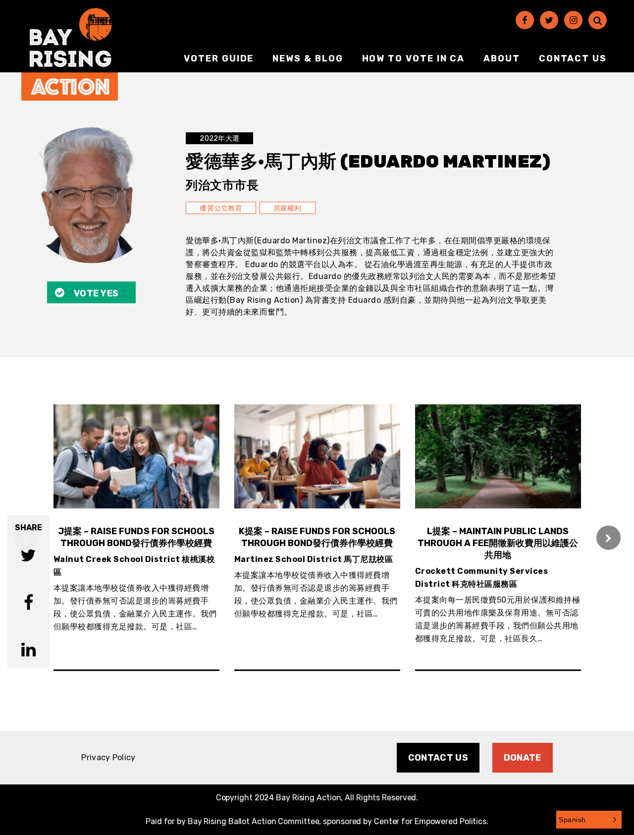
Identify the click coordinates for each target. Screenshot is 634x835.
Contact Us (573, 58)
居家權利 (287, 208)
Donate (522, 757)
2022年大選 (219, 138)
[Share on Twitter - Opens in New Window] (28, 556)
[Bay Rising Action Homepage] (69, 54)
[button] (589, 820)
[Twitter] (549, 20)
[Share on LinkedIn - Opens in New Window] (28, 651)
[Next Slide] (608, 538)
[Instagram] (573, 20)
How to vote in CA (413, 58)
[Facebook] (525, 20)
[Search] (597, 20)
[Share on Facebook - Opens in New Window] (28, 603)
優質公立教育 (221, 208)
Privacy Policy (108, 757)
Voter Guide (219, 58)
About (501, 58)
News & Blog (307, 58)
